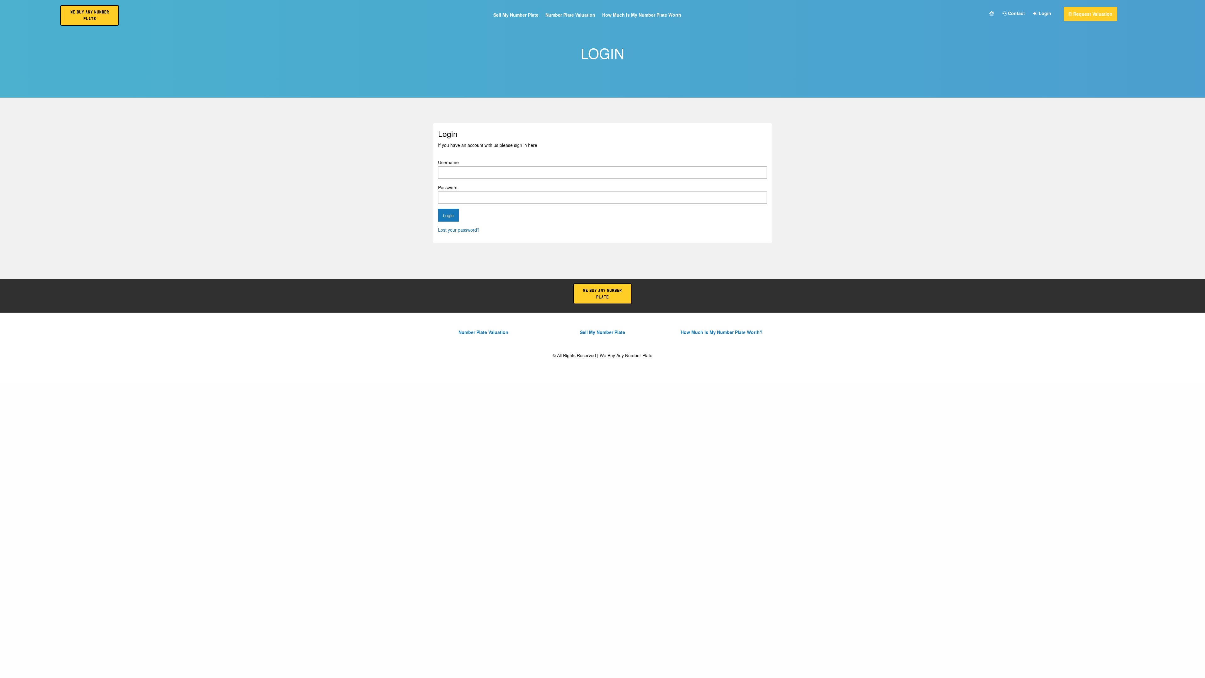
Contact (1016, 13)
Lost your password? (458, 230)
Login (1044, 13)
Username (448, 162)
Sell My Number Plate (515, 15)
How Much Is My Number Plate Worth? (722, 332)
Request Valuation (1092, 14)
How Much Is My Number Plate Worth (641, 15)
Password (448, 187)
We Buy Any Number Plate (602, 294)
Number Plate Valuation (570, 15)
